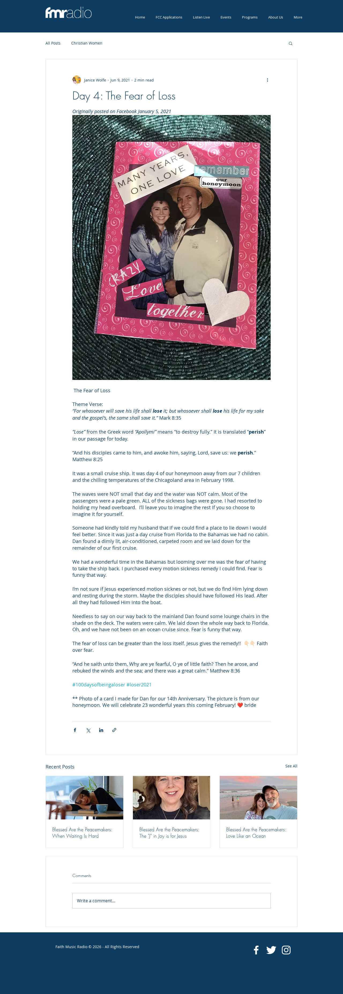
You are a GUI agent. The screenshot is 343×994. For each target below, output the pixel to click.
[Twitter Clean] (271, 950)
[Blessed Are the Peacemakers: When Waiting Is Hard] (84, 797)
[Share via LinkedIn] (101, 730)
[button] (201, 17)
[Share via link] (114, 730)
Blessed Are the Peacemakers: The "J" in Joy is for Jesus (169, 832)
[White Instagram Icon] (286, 950)
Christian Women (86, 43)
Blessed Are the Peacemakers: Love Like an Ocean (256, 832)
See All (291, 765)
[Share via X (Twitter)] (88, 730)
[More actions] (267, 80)
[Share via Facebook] (74, 730)
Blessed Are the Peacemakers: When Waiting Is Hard (82, 832)
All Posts (53, 43)
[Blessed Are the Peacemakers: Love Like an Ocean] (258, 797)
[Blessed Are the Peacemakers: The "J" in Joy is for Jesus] (171, 797)
